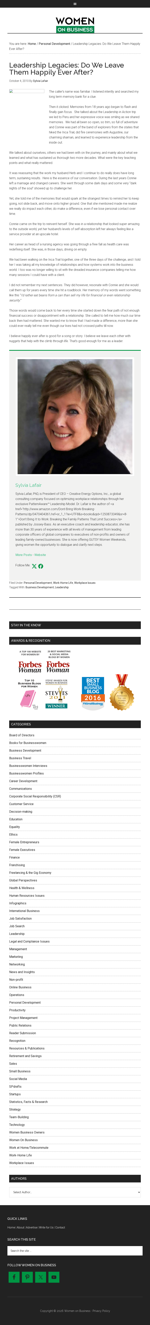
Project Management (23, 1018)
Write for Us (46, 1227)
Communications (20, 789)
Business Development (40, 587)
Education (15, 819)
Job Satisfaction (20, 918)
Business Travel (20, 758)
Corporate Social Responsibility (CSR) (35, 796)
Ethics (13, 834)
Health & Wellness (21, 888)
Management (18, 949)
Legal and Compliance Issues (29, 941)
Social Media (18, 1079)
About (20, 1227)
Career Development (23, 781)
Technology (17, 1125)
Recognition (17, 1041)
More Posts (23, 555)
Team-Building (19, 1117)
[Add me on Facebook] (40, 566)
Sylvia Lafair (28, 485)
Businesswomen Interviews (28, 766)
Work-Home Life (63, 582)
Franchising (17, 865)
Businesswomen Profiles (26, 773)
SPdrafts (15, 1086)
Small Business (19, 1071)
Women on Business (74, 24)
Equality (14, 827)
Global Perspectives (23, 880)
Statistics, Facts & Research (28, 1102)
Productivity (17, 1010)
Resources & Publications (27, 1048)
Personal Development (38, 582)
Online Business (20, 987)
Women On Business (23, 1140)
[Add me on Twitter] (34, 566)
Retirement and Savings (25, 1056)
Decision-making (20, 811)
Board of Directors (21, 735)
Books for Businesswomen (27, 743)
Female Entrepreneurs (24, 842)
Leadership (62, 587)
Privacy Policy (101, 1310)
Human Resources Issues (27, 895)
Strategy (15, 1109)
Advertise (31, 1227)
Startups (15, 1094)
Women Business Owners (27, 1132)
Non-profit (16, 980)
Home (11, 1227)
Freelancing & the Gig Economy (30, 873)
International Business (24, 911)
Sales (13, 1064)
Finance (14, 857)
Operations (16, 995)
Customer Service (21, 804)
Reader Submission (22, 1033)
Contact (60, 1227)
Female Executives (22, 850)
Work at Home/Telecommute (28, 1148)
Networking (17, 964)
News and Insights (22, 972)
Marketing (16, 957)
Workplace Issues (85, 582)
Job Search (17, 926)
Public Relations (20, 1025)
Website (40, 555)
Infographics (17, 903)
